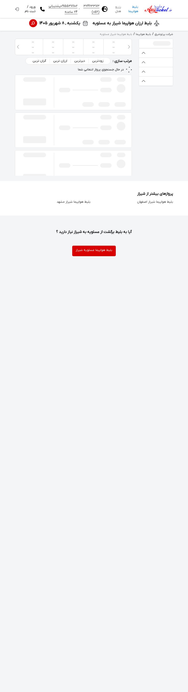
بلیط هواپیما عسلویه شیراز (94, 250)
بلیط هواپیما (133, 9)
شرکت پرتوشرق (164, 34)
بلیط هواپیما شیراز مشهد (74, 202)
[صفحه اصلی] (158, 9)
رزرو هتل (118, 9)
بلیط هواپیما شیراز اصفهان (155, 202)
